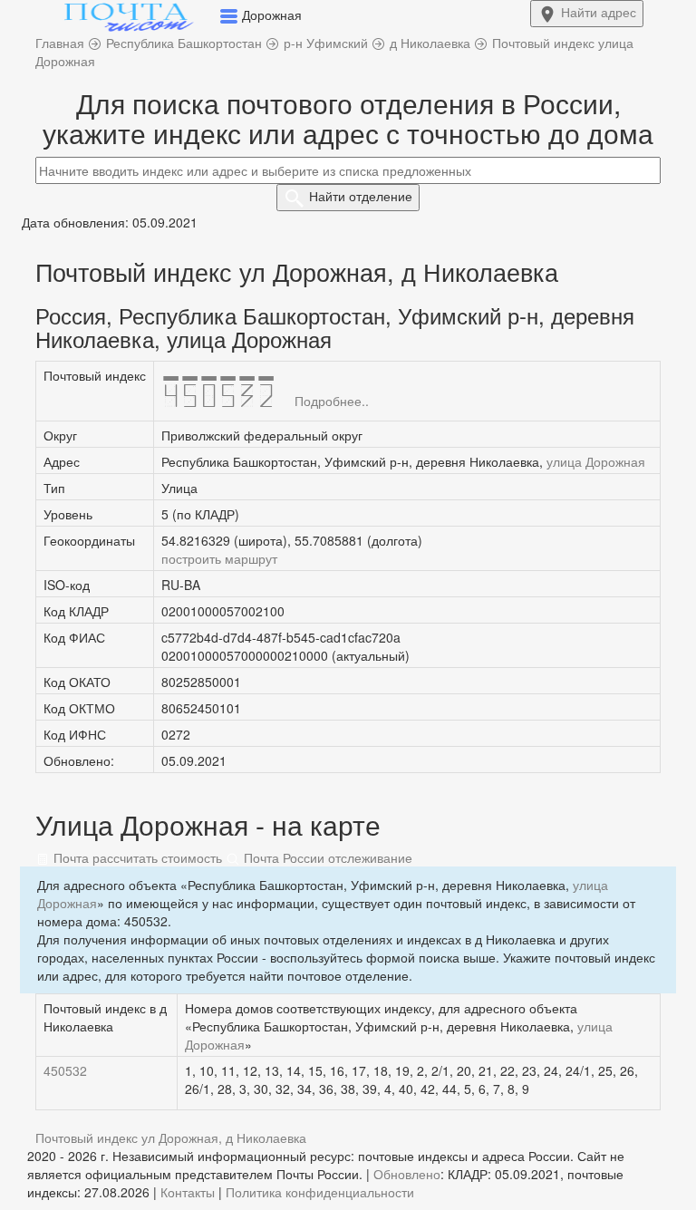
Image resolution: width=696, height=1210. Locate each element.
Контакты (187, 1192)
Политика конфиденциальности (320, 1192)
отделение (360, 196)
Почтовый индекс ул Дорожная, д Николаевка (170, 1137)
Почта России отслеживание (326, 857)
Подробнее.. (332, 401)
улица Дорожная (595, 461)
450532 (65, 1070)
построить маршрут (219, 558)
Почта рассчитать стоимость (136, 857)
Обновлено (406, 1174)
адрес (598, 12)
